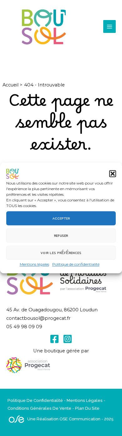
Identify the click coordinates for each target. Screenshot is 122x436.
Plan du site (87, 408)
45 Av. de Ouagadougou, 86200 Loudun (52, 310)
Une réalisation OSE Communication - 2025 (70, 419)
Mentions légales (34, 264)
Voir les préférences (61, 252)
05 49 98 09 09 (24, 327)
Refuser (61, 235)
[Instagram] (67, 339)
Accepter (61, 218)
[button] (112, 173)
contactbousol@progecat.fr (38, 318)
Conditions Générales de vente (39, 408)
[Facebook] (54, 339)
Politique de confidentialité (75, 264)
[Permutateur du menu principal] (109, 26)
